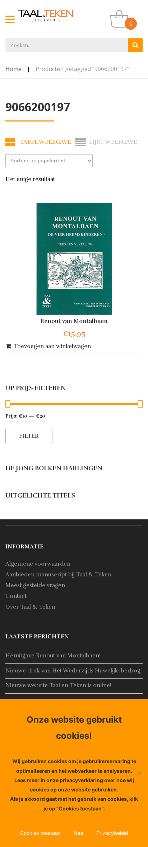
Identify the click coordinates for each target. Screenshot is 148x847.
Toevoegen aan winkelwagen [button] (52, 346)
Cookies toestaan (40, 833)
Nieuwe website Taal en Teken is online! (58, 685)
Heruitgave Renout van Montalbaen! (53, 655)
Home (13, 69)
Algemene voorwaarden (37, 563)
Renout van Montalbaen (74, 321)
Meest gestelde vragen (35, 585)
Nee (78, 833)
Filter (29, 435)
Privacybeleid (112, 833)
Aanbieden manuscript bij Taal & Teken (58, 574)
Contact (16, 596)
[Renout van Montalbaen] (74, 259)
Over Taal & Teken (30, 606)
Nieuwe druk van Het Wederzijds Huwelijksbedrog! (73, 670)
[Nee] (139, 773)
